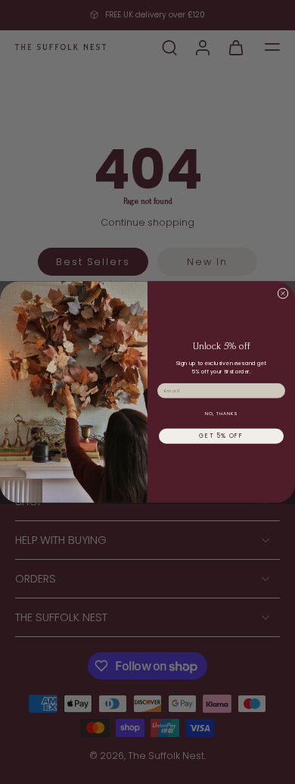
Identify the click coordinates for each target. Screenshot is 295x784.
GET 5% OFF (221, 436)
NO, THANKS (221, 413)
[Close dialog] (282, 293)
